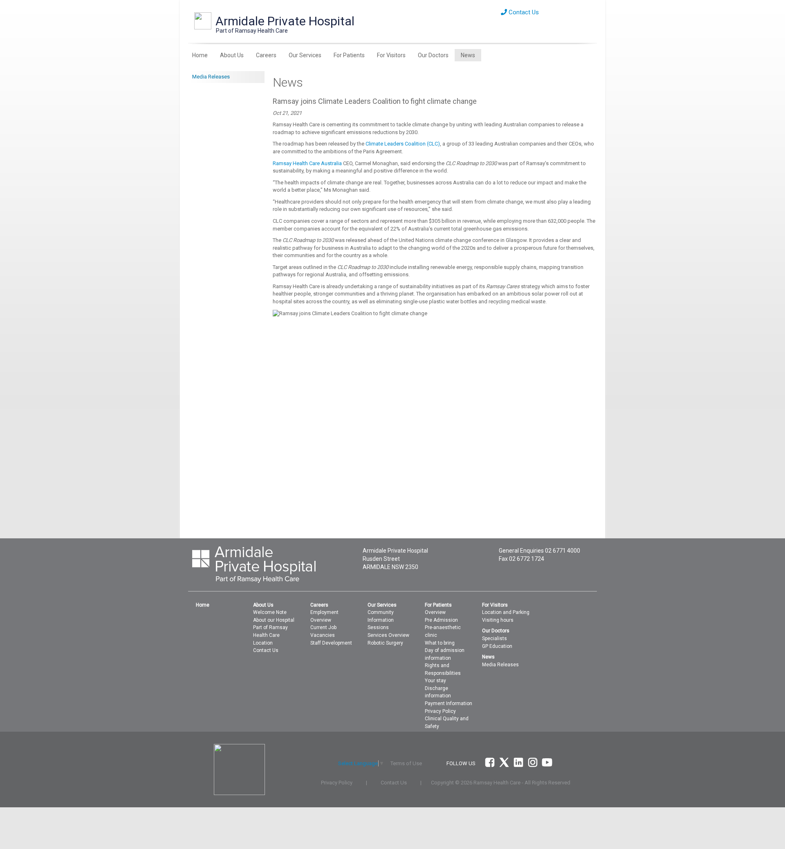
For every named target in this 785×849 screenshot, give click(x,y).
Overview (435, 612)
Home (200, 55)
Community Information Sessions (381, 619)
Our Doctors (433, 55)
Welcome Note (270, 612)
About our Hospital (273, 620)
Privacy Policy (440, 711)
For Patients (349, 55)
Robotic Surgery (385, 643)
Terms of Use (406, 763)
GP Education (497, 646)
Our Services (305, 55)
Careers (266, 55)
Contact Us (523, 12)
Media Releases (211, 77)
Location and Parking (505, 612)
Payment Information (448, 703)
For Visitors (391, 55)
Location (263, 643)
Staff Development (331, 643)
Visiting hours (498, 620)
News (468, 55)
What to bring (440, 643)
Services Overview (388, 635)
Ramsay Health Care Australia (307, 163)
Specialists (494, 638)
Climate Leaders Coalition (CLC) (403, 144)
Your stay (435, 680)
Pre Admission (441, 620)
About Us (232, 55)
